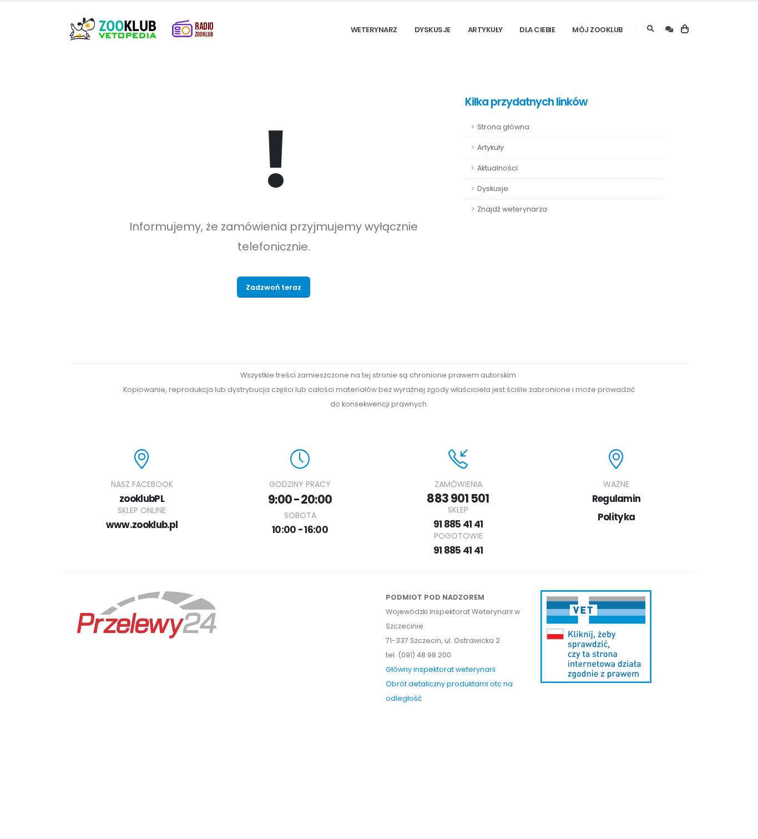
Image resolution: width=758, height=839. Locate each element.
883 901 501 (458, 498)
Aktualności (497, 168)
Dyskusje (433, 29)
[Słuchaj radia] (192, 28)
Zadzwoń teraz (273, 287)
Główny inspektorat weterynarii (441, 669)
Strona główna (503, 127)
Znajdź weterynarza (512, 209)
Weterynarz (374, 29)
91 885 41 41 (458, 524)
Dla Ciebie (537, 29)
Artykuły (485, 29)
